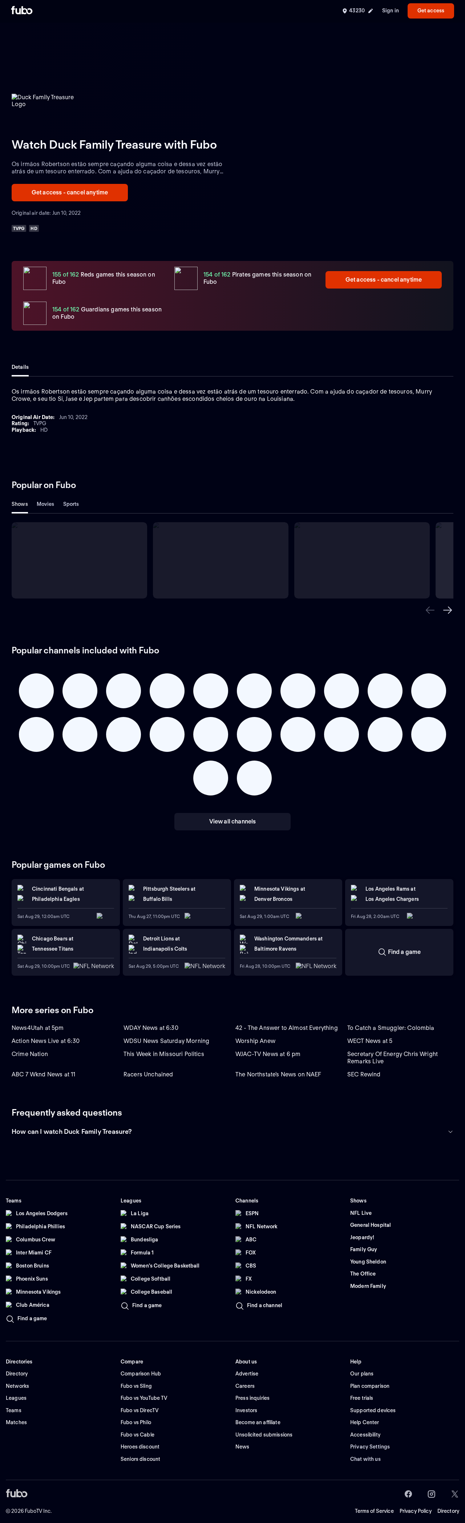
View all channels (232, 821)
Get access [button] (430, 10)
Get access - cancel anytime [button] (70, 192)
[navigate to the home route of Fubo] (22, 11)
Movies (45, 504)
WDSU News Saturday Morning (166, 1041)
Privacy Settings (370, 1447)
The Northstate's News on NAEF (278, 1074)
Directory (448, 1511)
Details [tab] (20, 367)
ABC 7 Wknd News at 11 (43, 1074)
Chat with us (365, 1459)
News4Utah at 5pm (38, 1027)
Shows (20, 504)
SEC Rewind (364, 1074)
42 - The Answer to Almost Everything (286, 1027)
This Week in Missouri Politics (164, 1054)
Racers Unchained (148, 1074)
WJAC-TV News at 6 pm (267, 1054)
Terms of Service (374, 1511)
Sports (71, 504)
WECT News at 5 (369, 1041)
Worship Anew (255, 1041)
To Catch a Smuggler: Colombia (390, 1027)
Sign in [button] (390, 10)
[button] (430, 610)
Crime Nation (30, 1054)
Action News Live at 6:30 (46, 1041)
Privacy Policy (416, 1511)
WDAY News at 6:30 (151, 1027)
